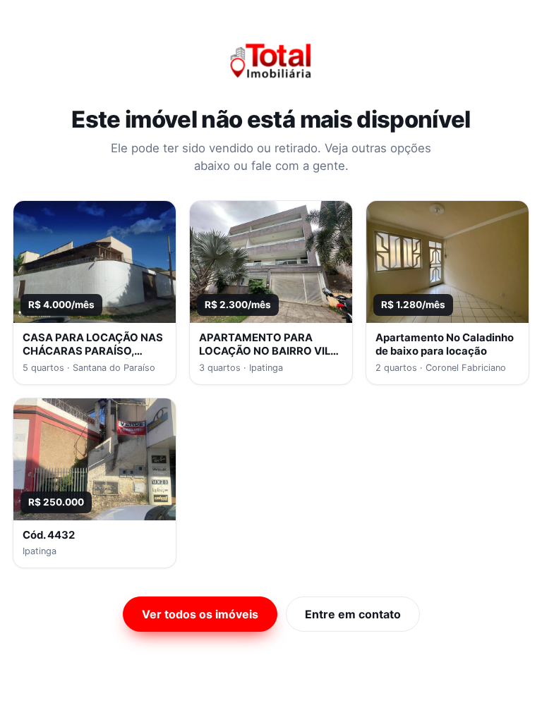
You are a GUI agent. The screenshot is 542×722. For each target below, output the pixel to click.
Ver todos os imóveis (200, 614)
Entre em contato (353, 614)
